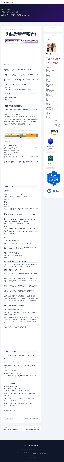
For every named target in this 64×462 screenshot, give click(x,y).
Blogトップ (49, 107)
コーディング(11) (50, 99)
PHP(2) (48, 81)
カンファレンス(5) (50, 95)
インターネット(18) (51, 101)
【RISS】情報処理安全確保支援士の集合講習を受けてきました (20, 89)
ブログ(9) (49, 89)
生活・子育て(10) (50, 70)
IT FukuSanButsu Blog (11, 12)
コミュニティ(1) (50, 85)
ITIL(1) (48, 80)
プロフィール (50, 108)
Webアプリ (49, 111)
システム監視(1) (50, 84)
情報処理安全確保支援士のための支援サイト (25, 125)
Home (56, 2)
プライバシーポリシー (27, 452)
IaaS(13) (48, 78)
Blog (18, 452)
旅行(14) (48, 93)
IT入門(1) (49, 76)
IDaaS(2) (49, 79)
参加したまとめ (8, 101)
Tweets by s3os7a (53, 120)
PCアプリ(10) (49, 86)
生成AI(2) (49, 67)
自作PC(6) (49, 75)
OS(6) (48, 83)
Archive (61, 2)
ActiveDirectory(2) (50, 90)
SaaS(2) (48, 74)
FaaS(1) (48, 71)
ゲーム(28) (49, 100)
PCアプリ (49, 112)
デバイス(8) (49, 91)
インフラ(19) (49, 98)
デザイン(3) (49, 94)
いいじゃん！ (10, 418)
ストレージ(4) (50, 88)
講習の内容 (7, 99)
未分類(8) (49, 103)
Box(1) (48, 69)
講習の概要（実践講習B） (10, 97)
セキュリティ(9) (50, 96)
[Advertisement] (21, 54)
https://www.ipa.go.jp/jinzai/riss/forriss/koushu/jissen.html (19, 116)
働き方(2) (49, 72)
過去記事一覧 (50, 109)
